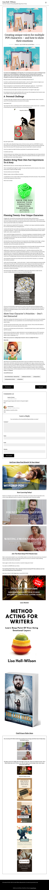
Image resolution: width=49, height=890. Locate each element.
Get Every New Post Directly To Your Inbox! (24, 462)
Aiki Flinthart (14, 72)
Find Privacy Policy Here (24, 733)
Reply (5, 402)
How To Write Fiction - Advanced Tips (12, 376)
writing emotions (36, 376)
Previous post (8, 386)
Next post (41, 386)
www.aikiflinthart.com (8, 372)
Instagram (11, 370)
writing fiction (20, 379)
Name (5, 435)
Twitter (5, 370)
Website (5, 449)
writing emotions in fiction (10, 379)
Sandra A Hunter (11, 397)
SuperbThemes (33, 888)
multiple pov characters (26, 376)
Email (5, 442)
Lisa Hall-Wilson (9, 2)
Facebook (43, 368)
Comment (6, 421)
